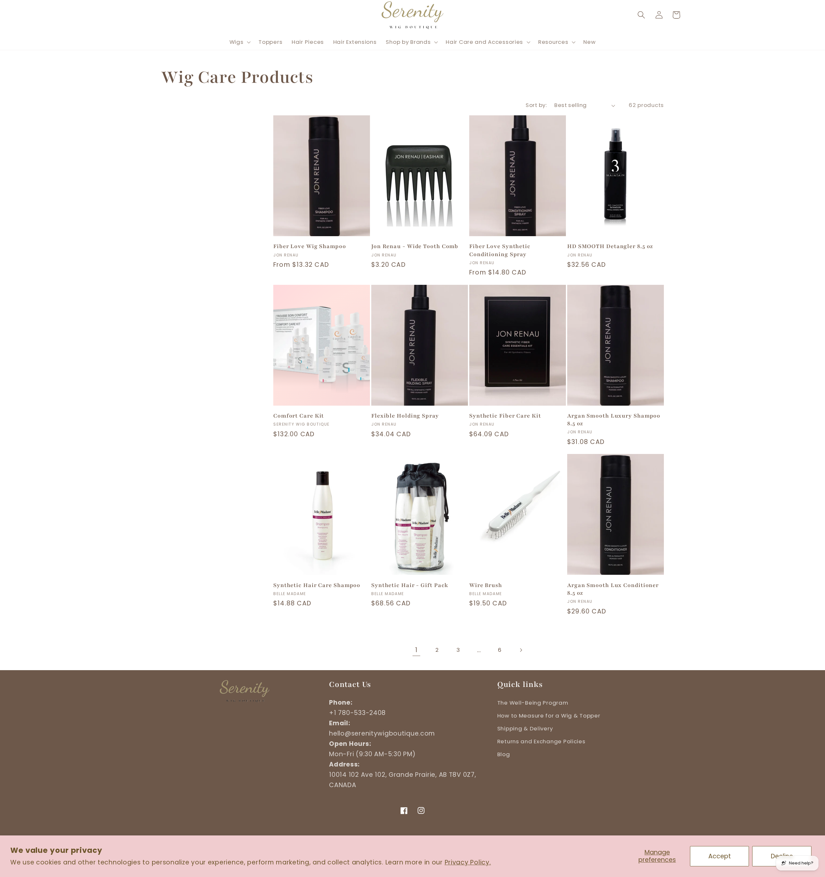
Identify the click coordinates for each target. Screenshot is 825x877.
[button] (641, 15)
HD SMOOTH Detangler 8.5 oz (610, 246)
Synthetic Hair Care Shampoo (316, 585)
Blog (503, 754)
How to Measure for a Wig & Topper (548, 715)
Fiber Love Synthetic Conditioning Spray (499, 250)
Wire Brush (485, 585)
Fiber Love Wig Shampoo (309, 246)
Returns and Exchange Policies (541, 741)
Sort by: (536, 105)
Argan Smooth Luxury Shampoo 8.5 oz (613, 419)
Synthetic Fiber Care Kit (505, 415)
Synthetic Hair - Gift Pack (409, 585)
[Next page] (520, 650)
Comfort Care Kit (298, 415)
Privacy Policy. (468, 862)
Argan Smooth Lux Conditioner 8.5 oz (613, 589)
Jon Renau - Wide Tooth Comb (414, 246)
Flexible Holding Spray (405, 415)
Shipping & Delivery (525, 728)
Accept (719, 856)
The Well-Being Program (532, 703)
